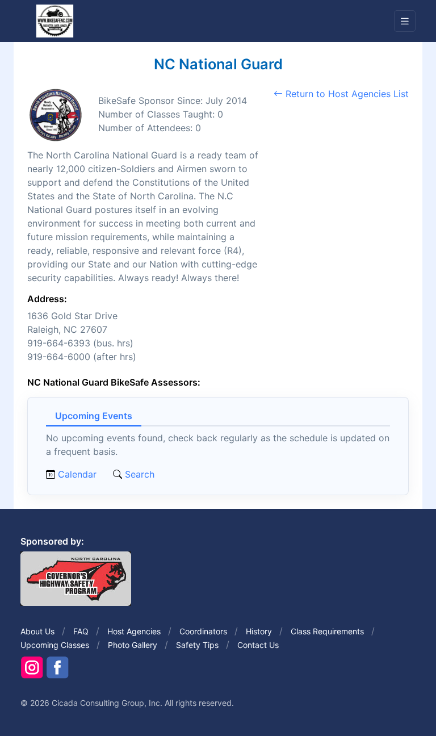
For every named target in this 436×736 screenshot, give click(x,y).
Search (138, 474)
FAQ (81, 631)
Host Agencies (134, 631)
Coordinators (203, 631)
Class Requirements (327, 631)
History (259, 631)
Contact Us (258, 645)
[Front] (54, 20)
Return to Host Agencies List (346, 93)
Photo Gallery (132, 645)
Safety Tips (197, 645)
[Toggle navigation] (405, 21)
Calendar (77, 474)
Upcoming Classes (54, 645)
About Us (37, 631)
